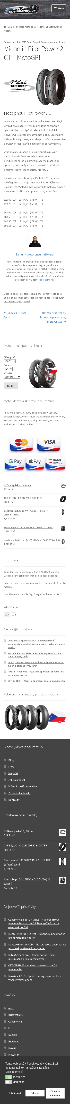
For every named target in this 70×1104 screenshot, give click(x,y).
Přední (11, 301)
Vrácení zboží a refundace (23, 786)
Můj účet (13, 773)
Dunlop (12, 1034)
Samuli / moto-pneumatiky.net (49, 42)
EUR (14, 614)
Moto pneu (56, 293)
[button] (8, 1077)
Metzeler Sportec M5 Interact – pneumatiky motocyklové (53, 317)
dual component (19, 297)
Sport (19, 301)
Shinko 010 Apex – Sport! (16, 315)
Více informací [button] (14, 1071)
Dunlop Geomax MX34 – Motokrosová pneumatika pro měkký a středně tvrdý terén (36, 664)
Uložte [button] (35, 1093)
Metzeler (13, 1054)
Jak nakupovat (16, 780)
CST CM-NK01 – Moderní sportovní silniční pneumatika (36, 680)
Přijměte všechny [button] (55, 1093)
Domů (11, 26)
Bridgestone (15, 1014)
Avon (11, 1008)
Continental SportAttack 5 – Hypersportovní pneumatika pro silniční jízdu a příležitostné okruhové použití (36, 644)
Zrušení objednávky (19, 793)
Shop (11, 766)
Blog (11, 760)
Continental (15, 1021)
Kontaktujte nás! (47, 279)
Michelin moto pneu (26, 26)
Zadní (27, 301)
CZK (7, 614)
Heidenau (13, 1041)
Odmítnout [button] (15, 1093)
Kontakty (13, 799)
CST (10, 1028)
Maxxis (12, 1048)
